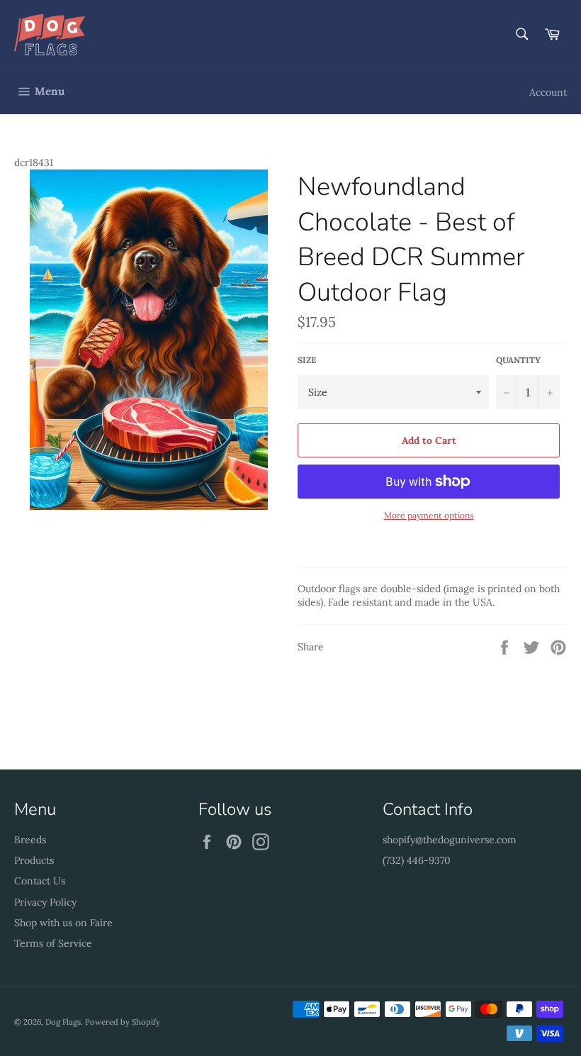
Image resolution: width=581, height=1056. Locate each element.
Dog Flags (63, 1022)
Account (548, 92)
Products (34, 860)
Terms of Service (53, 943)
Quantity (518, 360)
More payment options (429, 515)
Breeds (30, 839)
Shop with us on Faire (63, 922)
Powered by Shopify (122, 1022)
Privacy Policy (45, 902)
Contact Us (39, 880)
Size (307, 360)
